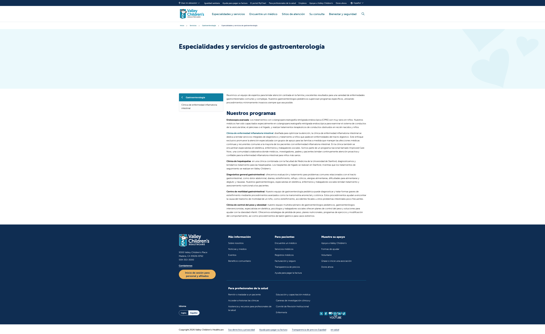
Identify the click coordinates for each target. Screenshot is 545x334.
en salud (335, 329)
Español (357, 3)
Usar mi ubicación (189, 3)
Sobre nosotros (236, 243)
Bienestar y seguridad (343, 14)
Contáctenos (185, 265)
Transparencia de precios (287, 266)
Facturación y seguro (285, 260)
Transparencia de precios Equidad (309, 329)
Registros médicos (284, 255)
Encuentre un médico (263, 14)
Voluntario (326, 255)
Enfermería (281, 312)
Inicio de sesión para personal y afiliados (197, 274)
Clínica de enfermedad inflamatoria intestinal (199, 106)
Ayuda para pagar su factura (235, 3)
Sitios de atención (293, 14)
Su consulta (316, 14)
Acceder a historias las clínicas (243, 300)
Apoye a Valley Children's (334, 243)
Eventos (232, 255)
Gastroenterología (195, 97)
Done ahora (341, 3)
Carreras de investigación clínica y (293, 300)
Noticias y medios (237, 249)
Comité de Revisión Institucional (292, 306)
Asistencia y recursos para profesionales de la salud (250, 308)
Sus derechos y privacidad (241, 329)
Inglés (183, 313)
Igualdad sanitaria (212, 3)
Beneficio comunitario (239, 260)
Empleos (303, 3)
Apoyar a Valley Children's (321, 3)
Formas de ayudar (330, 249)
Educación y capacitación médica (293, 294)
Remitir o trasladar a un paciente (244, 294)
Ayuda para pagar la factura (288, 272)
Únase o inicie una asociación (336, 260)
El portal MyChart (258, 3)
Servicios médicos (284, 249)
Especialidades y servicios (228, 14)
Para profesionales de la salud (282, 3)
